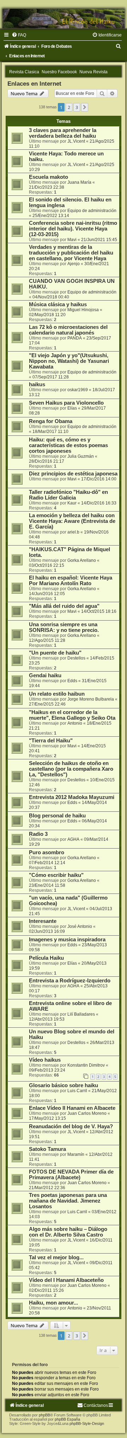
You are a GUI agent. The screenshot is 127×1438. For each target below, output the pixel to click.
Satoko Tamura (47, 1149)
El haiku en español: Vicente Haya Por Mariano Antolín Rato (70, 580)
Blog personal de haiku (57, 815)
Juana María (79, 182)
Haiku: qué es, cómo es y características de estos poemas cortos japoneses (68, 445)
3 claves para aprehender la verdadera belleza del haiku (62, 133)
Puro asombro (46, 852)
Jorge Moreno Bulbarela (90, 699)
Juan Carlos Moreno (87, 1113)
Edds (72, 680)
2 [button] (69, 107)
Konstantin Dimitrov (86, 1065)
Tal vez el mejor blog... (56, 1257)
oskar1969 (77, 389)
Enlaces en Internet (34, 83)
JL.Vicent (76, 141)
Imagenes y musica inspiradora (67, 939)
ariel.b (73, 532)
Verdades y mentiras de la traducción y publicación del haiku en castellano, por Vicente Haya (71, 252)
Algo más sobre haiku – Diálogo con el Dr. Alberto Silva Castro (68, 1232)
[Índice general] (63, 18)
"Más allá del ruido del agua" (64, 606)
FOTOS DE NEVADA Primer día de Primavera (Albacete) (71, 1174)
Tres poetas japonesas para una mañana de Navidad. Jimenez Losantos (68, 1200)
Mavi (72, 239)
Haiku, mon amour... (53, 1303)
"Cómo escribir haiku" (56, 875)
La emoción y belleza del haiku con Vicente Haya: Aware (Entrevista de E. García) (72, 521)
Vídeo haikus (45, 1060)
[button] (84, 107)
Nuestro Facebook (59, 71)
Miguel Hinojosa (83, 309)
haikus (37, 384)
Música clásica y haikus (58, 304)
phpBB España (67, 1419)
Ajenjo (73, 263)
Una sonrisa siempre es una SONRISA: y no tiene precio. (64, 627)
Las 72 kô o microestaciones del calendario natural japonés (68, 330)
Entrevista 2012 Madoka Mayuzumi (71, 797)
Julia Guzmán (80, 456)
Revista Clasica (24, 71)
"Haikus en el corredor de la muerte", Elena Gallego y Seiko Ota (72, 715)
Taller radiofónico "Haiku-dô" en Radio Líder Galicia (68, 495)
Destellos (76, 658)
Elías (72, 408)
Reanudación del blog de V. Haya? (71, 1126)
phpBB (44, 1415)
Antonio (74, 723)
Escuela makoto (48, 177)
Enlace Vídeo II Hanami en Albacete (72, 1108)
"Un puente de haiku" (55, 653)
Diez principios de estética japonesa (73, 474)
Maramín (75, 1154)
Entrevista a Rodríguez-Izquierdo (69, 980)
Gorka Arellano (81, 560)
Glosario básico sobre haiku (63, 1085)
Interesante (42, 921)
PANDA (74, 338)
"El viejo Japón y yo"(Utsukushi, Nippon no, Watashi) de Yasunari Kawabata (69, 361)
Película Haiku (46, 958)
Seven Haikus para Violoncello (66, 403)
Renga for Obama (50, 421)
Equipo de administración (91, 210)
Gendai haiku (45, 675)
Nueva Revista (93, 71)
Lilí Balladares (81, 1014)
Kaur (72, 503)
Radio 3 (38, 834)
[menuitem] (19, 35)
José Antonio (79, 926)
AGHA (73, 839)
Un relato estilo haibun (57, 694)
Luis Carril (77, 1090)
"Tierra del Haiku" (51, 740)
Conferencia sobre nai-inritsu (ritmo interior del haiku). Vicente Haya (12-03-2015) (73, 228)
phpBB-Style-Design (86, 1423)
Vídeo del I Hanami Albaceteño (66, 1280)
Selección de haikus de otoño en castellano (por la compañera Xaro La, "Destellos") (71, 768)
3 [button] (76, 107)
